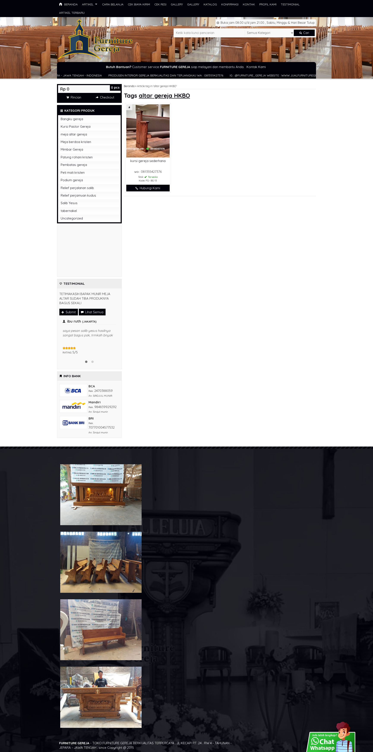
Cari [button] (305, 33)
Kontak (249, 4)
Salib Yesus (69, 203)
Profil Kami (268, 4)
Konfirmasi (230, 4)
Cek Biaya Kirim (139, 4)
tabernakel (69, 211)
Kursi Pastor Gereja (75, 126)
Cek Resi (160, 4)
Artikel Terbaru (72, 12)
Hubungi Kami (149, 188)
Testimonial (290, 4)
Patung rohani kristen (77, 157)
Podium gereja (72, 180)
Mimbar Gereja (72, 149)
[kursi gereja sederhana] (148, 131)
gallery (177, 4)
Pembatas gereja (74, 165)
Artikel (87, 4)
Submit (70, 312)
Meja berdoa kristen (76, 142)
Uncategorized (72, 218)
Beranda (70, 4)
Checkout (106, 97)
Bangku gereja (72, 119)
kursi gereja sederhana (148, 161)
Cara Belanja (112, 4)
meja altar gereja (74, 134)
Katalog (210, 4)
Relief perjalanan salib (77, 188)
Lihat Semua (93, 312)
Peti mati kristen (73, 172)
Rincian (75, 97)
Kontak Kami (256, 67)
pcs (115, 87)
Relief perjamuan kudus (78, 195)
